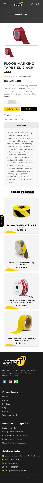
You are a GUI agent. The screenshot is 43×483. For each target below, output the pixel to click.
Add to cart (12, 109)
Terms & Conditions (11, 415)
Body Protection (9, 428)
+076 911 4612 (11, 463)
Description (21, 125)
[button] (4, 4)
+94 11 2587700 (12, 460)
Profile (5, 400)
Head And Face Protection (14, 443)
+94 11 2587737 (11, 467)
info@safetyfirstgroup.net (16, 471)
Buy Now (29, 109)
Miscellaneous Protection (13, 439)
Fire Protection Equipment (14, 435)
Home (5, 396)
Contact (6, 411)
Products (6, 404)
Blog (4, 408)
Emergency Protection (12, 432)
